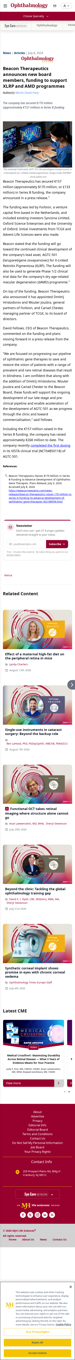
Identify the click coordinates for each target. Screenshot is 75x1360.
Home (12, 1239)
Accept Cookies (37, 1353)
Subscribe (55, 544)
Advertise (37, 1116)
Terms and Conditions (37, 1134)
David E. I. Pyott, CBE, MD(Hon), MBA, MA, (34, 899)
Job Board (37, 1147)
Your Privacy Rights (37, 1152)
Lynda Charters (18, 664)
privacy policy (13, 554)
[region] (37, 1321)
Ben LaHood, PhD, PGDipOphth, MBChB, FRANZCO (37, 743)
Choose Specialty (33, 16)
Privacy (37, 1121)
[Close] (71, 1287)
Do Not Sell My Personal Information (37, 1143)
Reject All (37, 1342)
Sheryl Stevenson (56, 823)
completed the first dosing (50, 445)
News (43, 1239)
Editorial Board (37, 1130)
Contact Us (37, 1138)
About (37, 1112)
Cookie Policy (63, 1324)
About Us (28, 1239)
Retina (8, 575)
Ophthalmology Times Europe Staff (30, 982)
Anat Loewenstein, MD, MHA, (26, 823)
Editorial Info (37, 1125)
